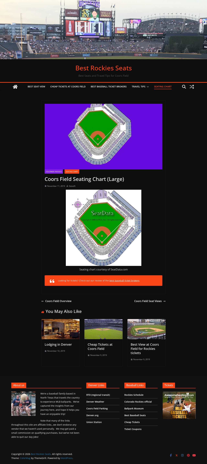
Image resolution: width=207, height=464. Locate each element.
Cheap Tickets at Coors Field (68, 86)
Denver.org (92, 415)
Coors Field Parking (97, 408)
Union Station (94, 422)
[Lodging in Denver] (60, 321)
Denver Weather (95, 401)
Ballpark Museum (134, 408)
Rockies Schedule (133, 394)
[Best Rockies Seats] (103, 2)
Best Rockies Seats (103, 67)
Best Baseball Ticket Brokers (109, 86)
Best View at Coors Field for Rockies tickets (145, 348)
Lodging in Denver (58, 344)
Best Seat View (36, 86)
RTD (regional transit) (98, 394)
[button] (147, 86)
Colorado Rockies (54, 171)
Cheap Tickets (132, 422)
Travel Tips (138, 86)
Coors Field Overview (58, 301)
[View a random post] (192, 87)
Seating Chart (163, 86)
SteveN (72, 186)
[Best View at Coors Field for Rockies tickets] (146, 321)
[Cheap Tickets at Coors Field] (103, 321)
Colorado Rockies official (138, 401)
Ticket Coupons (133, 429)
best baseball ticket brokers (124, 280)
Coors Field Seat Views (148, 301)
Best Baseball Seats (135, 415)
